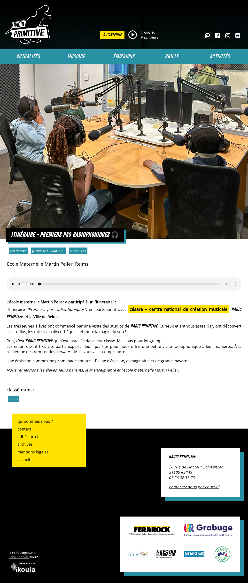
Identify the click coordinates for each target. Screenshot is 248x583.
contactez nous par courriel (194, 486)
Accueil (23, 459)
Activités (220, 56)
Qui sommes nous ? (35, 421)
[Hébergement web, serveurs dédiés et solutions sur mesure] (23, 573)
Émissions (124, 56)
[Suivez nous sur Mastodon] (207, 36)
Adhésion (25, 436)
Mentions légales (32, 452)
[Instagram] (227, 36)
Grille (172, 56)
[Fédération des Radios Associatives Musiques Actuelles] (152, 532)
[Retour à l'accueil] (29, 42)
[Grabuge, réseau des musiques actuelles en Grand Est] (208, 533)
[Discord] (237, 36)
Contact (24, 429)
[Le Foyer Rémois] (166, 555)
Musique (76, 56)
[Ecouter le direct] (132, 35)
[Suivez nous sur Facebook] (217, 36)
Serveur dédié (19, 557)
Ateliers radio (18, 251)
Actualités (28, 56)
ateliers (13, 399)
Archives (25, 444)
